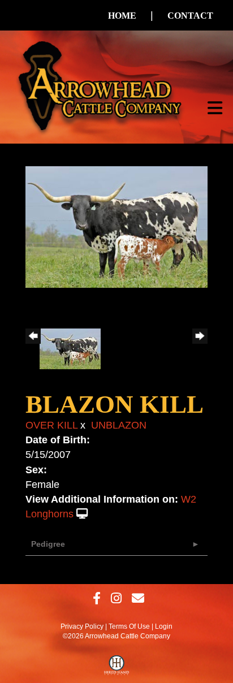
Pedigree (48, 543)
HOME (122, 15)
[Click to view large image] (116, 226)
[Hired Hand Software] (117, 667)
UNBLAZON (118, 425)
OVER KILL (51, 425)
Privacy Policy (82, 626)
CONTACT (190, 15)
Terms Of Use (129, 626)
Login (163, 626)
